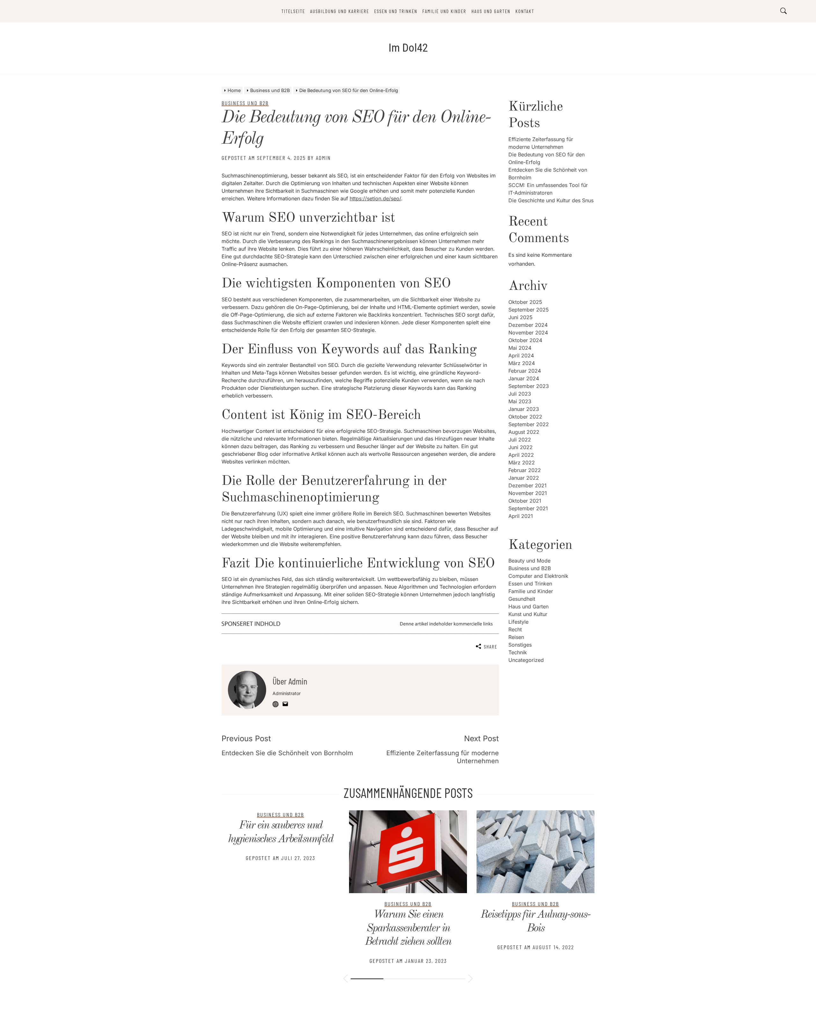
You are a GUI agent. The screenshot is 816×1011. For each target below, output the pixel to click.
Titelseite (293, 11)
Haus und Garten (490, 11)
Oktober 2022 (525, 416)
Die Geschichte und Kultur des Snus (551, 200)
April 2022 (521, 455)
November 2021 (527, 493)
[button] (345, 979)
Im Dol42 (408, 47)
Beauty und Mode (529, 560)
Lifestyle (518, 622)
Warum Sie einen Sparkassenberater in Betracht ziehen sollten (280, 928)
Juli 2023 (519, 394)
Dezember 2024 (528, 325)
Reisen (516, 637)
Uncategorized (526, 660)
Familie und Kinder (444, 11)
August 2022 (523, 432)
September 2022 (528, 424)
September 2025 (528, 309)
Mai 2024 (519, 348)
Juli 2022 (519, 439)
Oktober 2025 (525, 302)
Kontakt (524, 11)
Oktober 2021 (524, 501)
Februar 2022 (524, 470)
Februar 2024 (524, 371)
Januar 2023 (523, 409)
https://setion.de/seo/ (375, 198)
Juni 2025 (520, 317)
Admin (323, 157)
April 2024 (521, 355)
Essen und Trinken (395, 11)
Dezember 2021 (527, 485)
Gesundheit (521, 599)
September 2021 (528, 508)
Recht (515, 629)
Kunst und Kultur (527, 614)
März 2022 (521, 462)
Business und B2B (529, 568)
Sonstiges (520, 645)
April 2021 (520, 516)
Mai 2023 (519, 401)
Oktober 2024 (525, 340)
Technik (517, 652)
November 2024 (528, 332)
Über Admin (290, 681)
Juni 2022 (520, 447)
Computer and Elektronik (538, 576)
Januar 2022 (523, 478)
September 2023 (528, 386)
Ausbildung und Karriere (339, 11)
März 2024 (521, 363)
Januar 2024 (523, 378)
